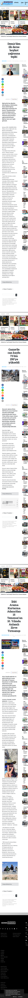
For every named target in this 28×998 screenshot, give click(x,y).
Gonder (16, 294)
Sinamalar (3, 973)
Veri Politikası (4, 936)
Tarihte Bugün (4, 971)
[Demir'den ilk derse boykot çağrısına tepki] (10, 69)
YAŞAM (2, 958)
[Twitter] (3, 928)
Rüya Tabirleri (4, 987)
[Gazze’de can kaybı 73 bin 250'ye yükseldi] (10, 375)
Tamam (20, 996)
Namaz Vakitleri (4, 969)
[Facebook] (1, 928)
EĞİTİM (7, 8)
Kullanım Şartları (17, 933)
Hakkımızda (4, 933)
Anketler (3, 984)
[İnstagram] (6, 928)
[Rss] (13, 928)
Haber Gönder (16, 936)
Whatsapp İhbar (16, 935)
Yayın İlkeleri (4, 935)
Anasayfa (3, 8)
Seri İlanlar (3, 974)
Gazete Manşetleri (5, 977)
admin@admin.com (10, 505)
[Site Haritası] (15, 928)
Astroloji (3, 989)
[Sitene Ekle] (17, 928)
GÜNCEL (16, 2)
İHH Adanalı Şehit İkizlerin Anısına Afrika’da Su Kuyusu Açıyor (25, 172)
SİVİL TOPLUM (9, 566)
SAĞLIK (2, 953)
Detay (15, 996)
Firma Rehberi (4, 976)
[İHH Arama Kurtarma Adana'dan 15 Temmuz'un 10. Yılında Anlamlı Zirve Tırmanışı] (10, 644)
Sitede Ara (3, 982)
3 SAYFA (2, 952)
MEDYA (2, 955)
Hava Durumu (4, 966)
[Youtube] (8, 928)
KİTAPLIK (3, 961)
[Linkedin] (10, 928)
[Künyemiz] (26, 940)
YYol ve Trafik (4, 968)
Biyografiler (3, 985)
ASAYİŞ (7, 313)
